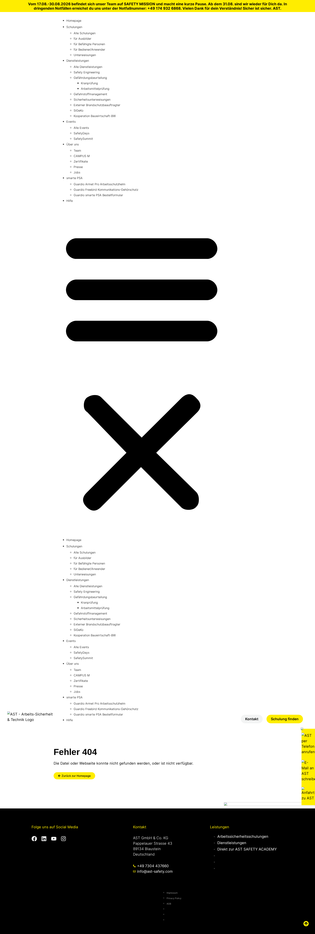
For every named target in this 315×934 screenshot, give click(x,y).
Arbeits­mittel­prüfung (95, 88)
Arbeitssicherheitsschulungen (242, 836)
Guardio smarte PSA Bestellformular (98, 195)
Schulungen (74, 27)
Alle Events (81, 128)
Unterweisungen (85, 55)
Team (77, 150)
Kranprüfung (89, 83)
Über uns (72, 144)
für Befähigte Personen (89, 44)
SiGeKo (78, 110)
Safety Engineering (87, 72)
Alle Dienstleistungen (88, 67)
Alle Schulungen (85, 33)
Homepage (73, 20)
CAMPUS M (82, 156)
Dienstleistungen (77, 60)
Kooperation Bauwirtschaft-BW (95, 116)
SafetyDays (81, 133)
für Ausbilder (82, 38)
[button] (141, 370)
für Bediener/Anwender (89, 49)
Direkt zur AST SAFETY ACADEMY (247, 849)
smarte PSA (74, 178)
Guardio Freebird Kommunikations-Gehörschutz (106, 189)
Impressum (172, 892)
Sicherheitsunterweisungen (92, 99)
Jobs (77, 172)
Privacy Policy (174, 898)
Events (71, 121)
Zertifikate (81, 161)
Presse (78, 167)
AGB (169, 903)
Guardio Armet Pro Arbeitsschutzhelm (99, 184)
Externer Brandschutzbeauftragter (97, 105)
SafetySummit (83, 138)
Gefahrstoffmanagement (90, 94)
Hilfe (69, 201)
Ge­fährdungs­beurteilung (90, 78)
